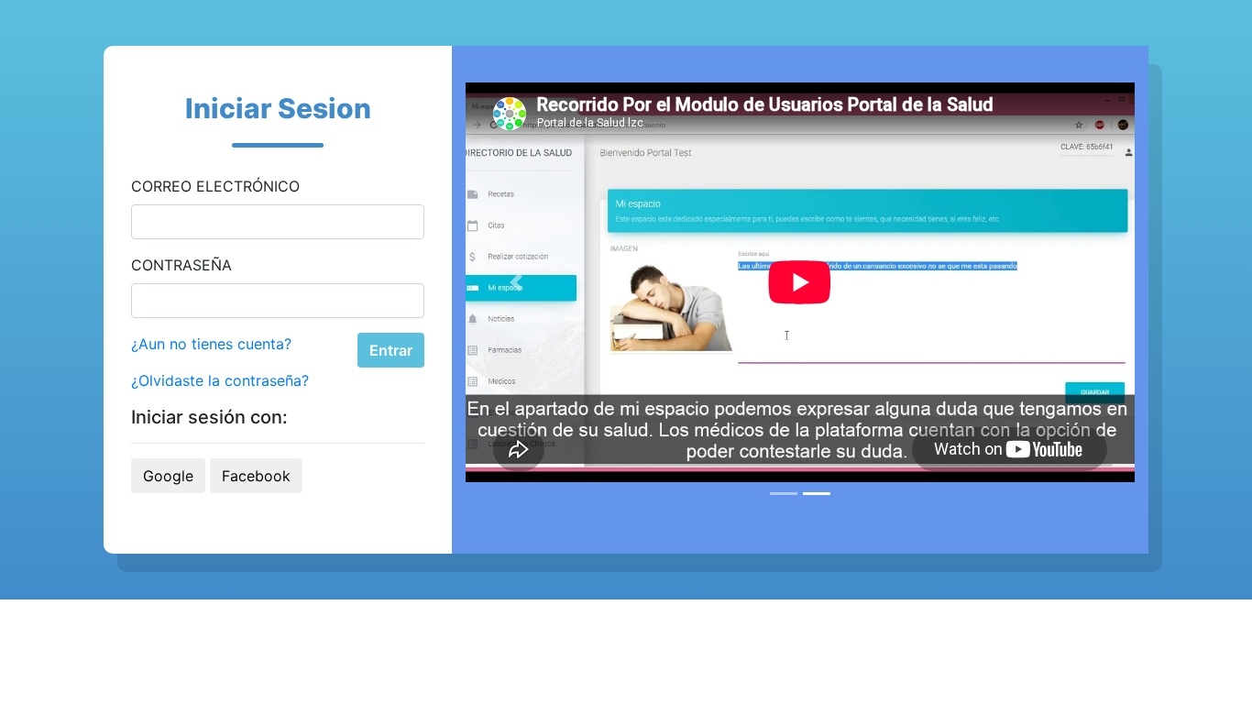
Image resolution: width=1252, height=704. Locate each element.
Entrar (390, 350)
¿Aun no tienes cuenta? (211, 344)
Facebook (256, 476)
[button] (516, 282)
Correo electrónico (215, 186)
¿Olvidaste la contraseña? (220, 380)
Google (168, 476)
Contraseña (181, 265)
